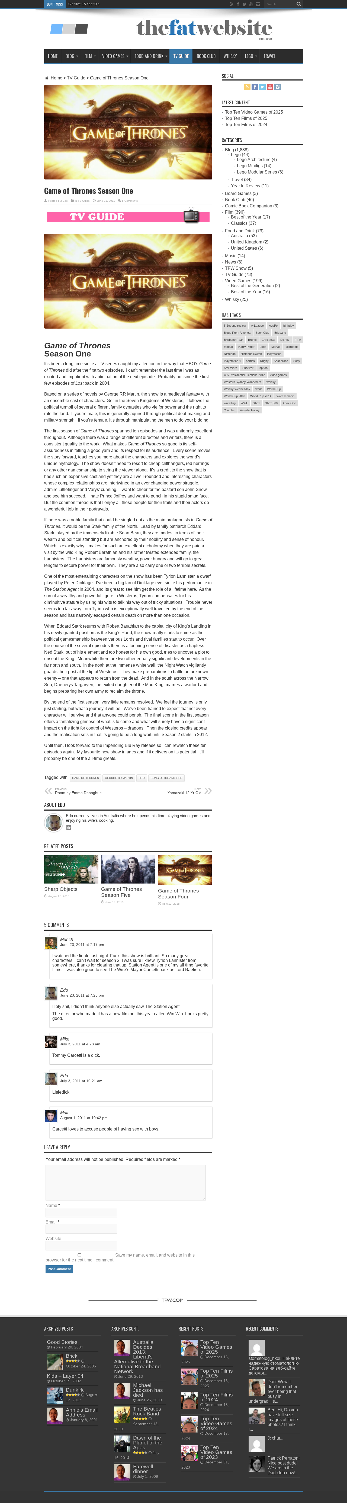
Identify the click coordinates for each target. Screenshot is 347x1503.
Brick (72, 1356)
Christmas (268, 339)
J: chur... (275, 1438)
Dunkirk (75, 1390)
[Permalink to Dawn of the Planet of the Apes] (122, 1450)
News (230, 262)
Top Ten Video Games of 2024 (216, 1423)
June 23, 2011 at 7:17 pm (82, 945)
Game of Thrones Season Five (121, 892)
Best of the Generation (252, 285)
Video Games (113, 56)
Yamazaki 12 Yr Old (184, 791)
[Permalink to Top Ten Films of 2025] (189, 1383)
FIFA (298, 339)
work (258, 389)
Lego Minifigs (250, 165)
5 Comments (130, 200)
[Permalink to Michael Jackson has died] (122, 1397)
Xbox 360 (271, 403)
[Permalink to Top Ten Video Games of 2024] (189, 1431)
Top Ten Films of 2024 (246, 124)
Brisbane (280, 332)
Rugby (264, 360)
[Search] (299, 4)
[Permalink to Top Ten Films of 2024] (189, 1407)
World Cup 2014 (260, 396)
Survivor (247, 368)
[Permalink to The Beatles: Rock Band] (122, 1421)
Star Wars (230, 368)
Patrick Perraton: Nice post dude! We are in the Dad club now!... (284, 1465)
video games (278, 375)
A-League (257, 325)
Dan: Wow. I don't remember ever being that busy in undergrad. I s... (273, 1391)
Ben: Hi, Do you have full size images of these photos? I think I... (273, 1420)
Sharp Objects (61, 889)
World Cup (274, 389)
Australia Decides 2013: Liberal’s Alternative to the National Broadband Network (137, 1356)
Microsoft (291, 346)
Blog (70, 56)
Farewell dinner (143, 1469)
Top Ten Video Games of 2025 (254, 112)
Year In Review (245, 186)
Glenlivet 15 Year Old (83, 4)
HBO (142, 777)
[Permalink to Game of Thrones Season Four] (185, 883)
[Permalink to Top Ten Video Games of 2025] (189, 1354)
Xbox (256, 403)
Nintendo (230, 353)
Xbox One (289, 403)
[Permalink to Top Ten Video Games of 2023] (189, 1459)
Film (88, 56)
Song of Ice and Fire (166, 777)
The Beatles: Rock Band (148, 1411)
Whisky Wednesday (237, 389)
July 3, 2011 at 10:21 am (81, 1081)
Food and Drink (149, 56)
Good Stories (62, 1342)
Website (53, 1238)
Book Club (206, 56)
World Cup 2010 (234, 396)
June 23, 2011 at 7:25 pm (82, 995)
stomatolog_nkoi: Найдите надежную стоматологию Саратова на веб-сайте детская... (274, 1365)
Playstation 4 (232, 360)
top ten (263, 368)
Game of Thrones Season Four (178, 894)
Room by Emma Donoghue (78, 791)
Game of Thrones (85, 777)
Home (52, 56)
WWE (244, 403)
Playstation (274, 353)
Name (51, 1205)
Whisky (230, 56)
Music (230, 255)
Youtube (229, 410)
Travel (269, 56)
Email (51, 1222)
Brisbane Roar (233, 339)
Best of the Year (246, 217)
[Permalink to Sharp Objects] (71, 882)
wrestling (230, 403)
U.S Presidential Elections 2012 (244, 375)
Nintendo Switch (251, 353)
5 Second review (235, 325)
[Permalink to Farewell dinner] (122, 1479)
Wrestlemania (285, 396)
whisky (271, 382)
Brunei (252, 339)
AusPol (273, 325)
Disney (285, 339)
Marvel (275, 346)
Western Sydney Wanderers (242, 382)
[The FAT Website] (69, 31)
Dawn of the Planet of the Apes (147, 1442)
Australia (239, 235)
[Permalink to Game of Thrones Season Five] (128, 882)
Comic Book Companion (248, 206)
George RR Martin (119, 777)
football (228, 346)
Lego (249, 56)
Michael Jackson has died (148, 1390)
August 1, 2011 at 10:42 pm (84, 1118)
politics (250, 360)
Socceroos (281, 360)
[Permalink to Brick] (55, 1368)
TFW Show (236, 268)
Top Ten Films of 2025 (246, 118)
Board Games (238, 193)
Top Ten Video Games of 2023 (216, 1452)
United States (244, 248)
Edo (65, 200)
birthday (288, 325)
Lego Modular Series (257, 172)
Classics (239, 223)
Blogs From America (237, 332)
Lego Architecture (254, 159)
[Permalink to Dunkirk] (55, 1402)
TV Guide (181, 56)
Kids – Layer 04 (65, 1376)
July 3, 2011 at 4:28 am (80, 1044)
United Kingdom (246, 242)
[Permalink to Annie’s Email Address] (55, 1422)
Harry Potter (246, 346)
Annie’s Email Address (82, 1412)
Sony (296, 360)
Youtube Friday (249, 410)
